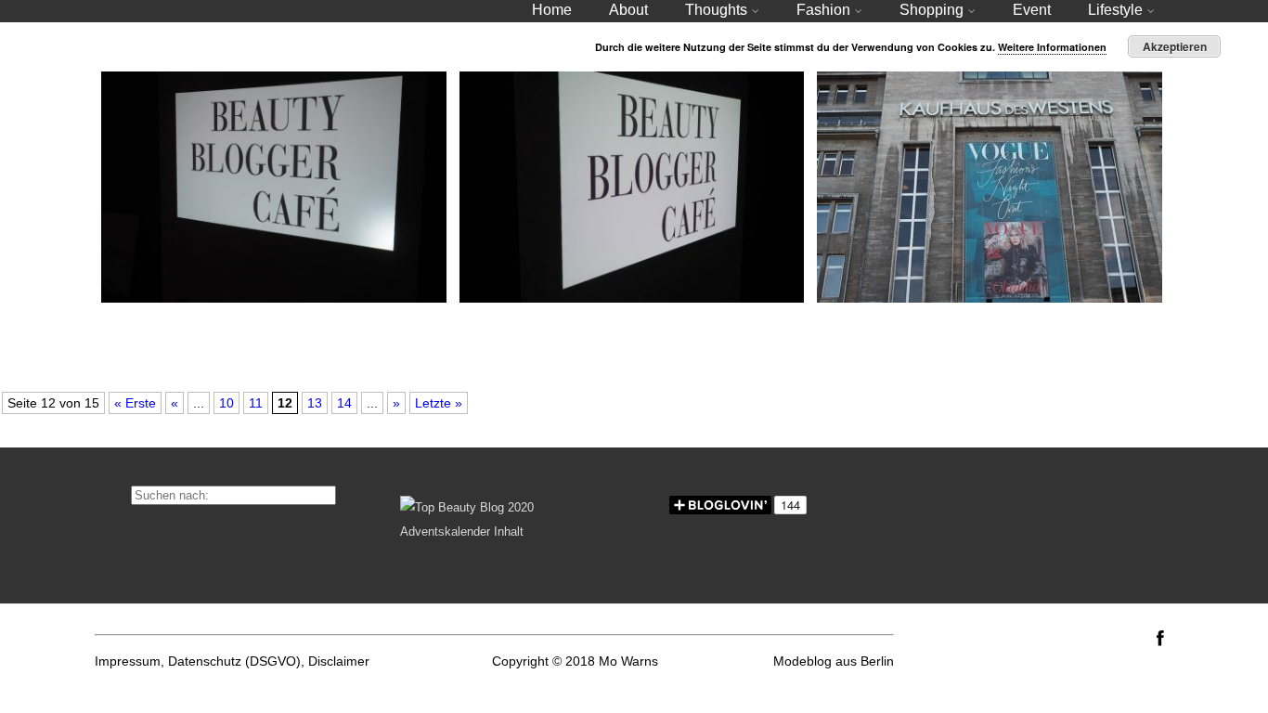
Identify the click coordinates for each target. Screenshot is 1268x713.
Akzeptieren (1175, 46)
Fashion (823, 10)
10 (226, 402)
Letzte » (438, 402)
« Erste (135, 402)
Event (1032, 10)
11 (256, 402)
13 (314, 402)
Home (552, 10)
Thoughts (716, 10)
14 (344, 402)
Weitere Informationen (1052, 47)
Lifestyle (1115, 10)
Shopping (931, 10)
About (628, 10)
